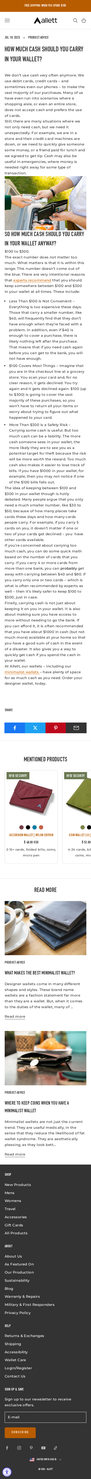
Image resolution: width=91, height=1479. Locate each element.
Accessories (16, 1217)
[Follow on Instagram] (19, 1448)
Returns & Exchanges (24, 1336)
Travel (10, 1209)
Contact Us (15, 1376)
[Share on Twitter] (35, 728)
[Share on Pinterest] (56, 728)
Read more (15, 1016)
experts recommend (32, 280)
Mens (10, 1193)
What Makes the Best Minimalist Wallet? (40, 973)
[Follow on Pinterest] (31, 1448)
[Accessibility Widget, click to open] (7, 1472)
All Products (16, 1233)
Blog (9, 1288)
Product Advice (38, 38)
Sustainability (17, 1280)
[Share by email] (76, 728)
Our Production (19, 1272)
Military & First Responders (30, 1304)
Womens (13, 1200)
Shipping (13, 1344)
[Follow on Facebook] (7, 1448)
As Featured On (19, 1264)
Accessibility (16, 1352)
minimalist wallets (22, 672)
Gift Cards (14, 1225)
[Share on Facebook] (15, 728)
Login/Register (18, 1368)
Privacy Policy (18, 1313)
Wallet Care (15, 1360)
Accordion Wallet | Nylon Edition (31, 835)
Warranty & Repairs (22, 1296)
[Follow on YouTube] (43, 1448)
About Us (13, 1256)
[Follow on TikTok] (55, 1448)
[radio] (21, 827)
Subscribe (20, 1432)
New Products (18, 1184)
